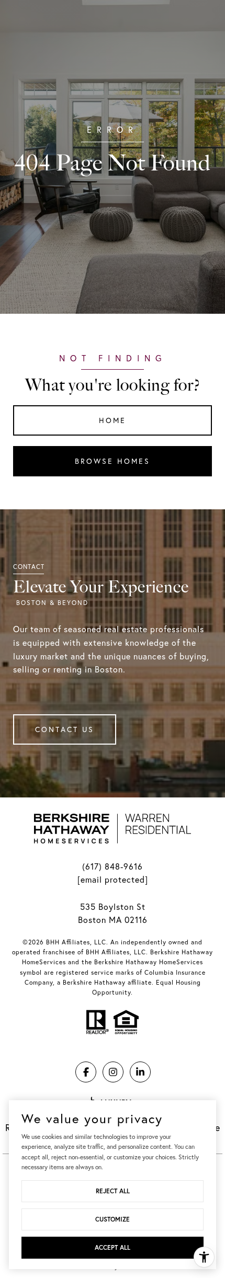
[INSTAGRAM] (113, 1072)
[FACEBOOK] (85, 1072)
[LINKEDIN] (140, 1072)
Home (112, 420)
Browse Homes (112, 461)
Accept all (112, 1247)
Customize (112, 1219)
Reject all (113, 1191)
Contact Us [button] (64, 729)
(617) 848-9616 (112, 866)
